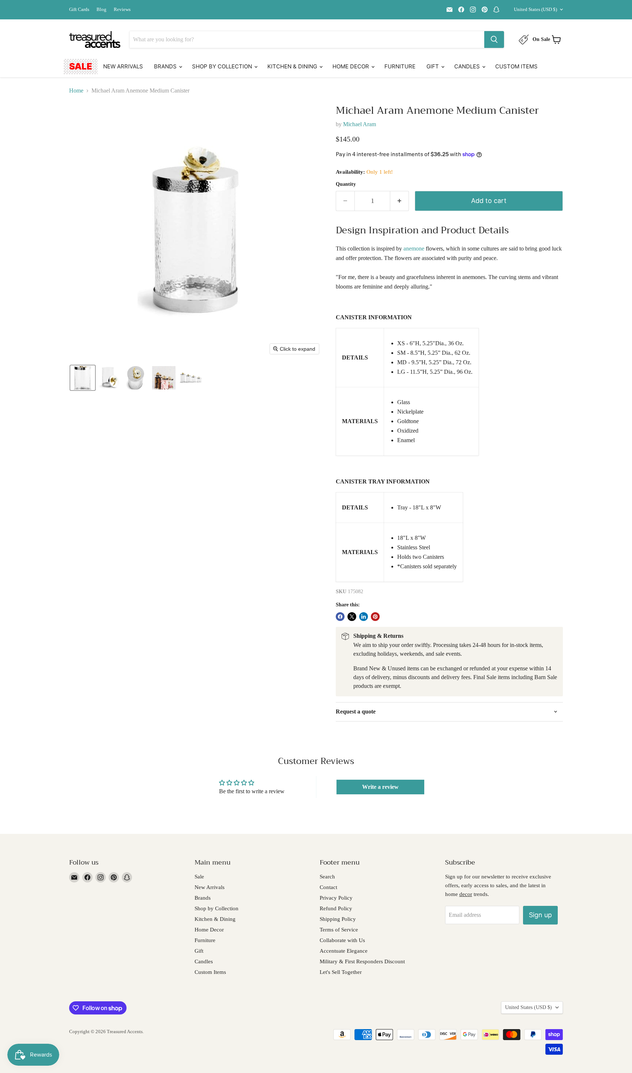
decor (465, 894)
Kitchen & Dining (293, 66)
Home (76, 90)
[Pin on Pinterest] (375, 616)
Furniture (399, 66)
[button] (82, 377)
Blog (101, 9)
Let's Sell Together (341, 972)
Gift (433, 66)
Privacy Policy (336, 898)
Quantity (346, 184)
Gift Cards (79, 9)
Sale (80, 66)
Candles (467, 66)
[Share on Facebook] (340, 616)
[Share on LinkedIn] (363, 616)
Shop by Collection (222, 66)
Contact (328, 887)
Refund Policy (336, 908)
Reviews (122, 9)
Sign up (540, 915)
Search (327, 877)
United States (535, 9)
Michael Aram (359, 124)
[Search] (494, 39)
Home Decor (351, 66)
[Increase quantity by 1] (399, 201)
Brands (166, 66)
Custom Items (516, 66)
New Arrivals (123, 66)
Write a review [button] (380, 787)
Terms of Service (339, 930)
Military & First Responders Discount (362, 961)
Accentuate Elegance (344, 951)
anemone (413, 248)
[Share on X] (351, 616)
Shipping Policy (338, 919)
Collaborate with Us (342, 940)
